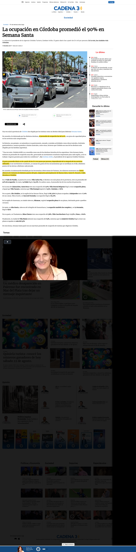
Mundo (82, 12)
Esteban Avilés (48, 157)
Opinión (39, 2)
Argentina (60, 12)
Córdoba (68, 12)
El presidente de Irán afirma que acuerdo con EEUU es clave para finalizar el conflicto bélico (101, 60)
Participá (111, 2)
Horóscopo (82, 2)
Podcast (95, 159)
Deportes (27, 2)
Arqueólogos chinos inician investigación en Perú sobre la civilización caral (100, 97)
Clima (76, 2)
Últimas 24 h (63, 2)
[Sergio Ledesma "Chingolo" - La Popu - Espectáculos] (92, 142)
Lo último (100, 52)
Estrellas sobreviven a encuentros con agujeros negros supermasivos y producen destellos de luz (101, 79)
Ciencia (96, 66)
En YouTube (71, 2)
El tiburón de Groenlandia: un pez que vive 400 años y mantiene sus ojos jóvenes (101, 69)
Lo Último (54, 12)
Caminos (33, 2)
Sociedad (6, 24)
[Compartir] (24, 124)
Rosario (76, 12)
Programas (45, 2)
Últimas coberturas (54, 2)
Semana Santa (76, 132)
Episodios (98, 116)
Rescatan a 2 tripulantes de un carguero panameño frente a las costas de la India (101, 88)
